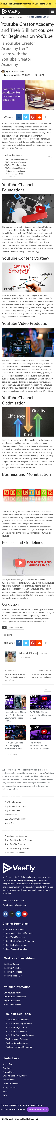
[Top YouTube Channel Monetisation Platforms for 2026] (40, 702)
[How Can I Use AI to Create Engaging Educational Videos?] (15, 732)
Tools (6, 709)
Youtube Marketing (31, 709)
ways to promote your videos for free (17, 622)
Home (4, 17)
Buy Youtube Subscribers (15, 806)
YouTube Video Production (15, 165)
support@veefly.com (17, 905)
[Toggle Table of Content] (48, 156)
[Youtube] (25, 914)
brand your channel (29, 236)
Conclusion (12, 176)
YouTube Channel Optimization (17, 168)
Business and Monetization (15, 171)
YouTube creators (16, 628)
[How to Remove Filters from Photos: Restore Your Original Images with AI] (15, 702)
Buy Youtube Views (13, 802)
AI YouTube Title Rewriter (15, 853)
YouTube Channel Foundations (16, 159)
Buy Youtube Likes (12, 811)
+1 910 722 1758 (17, 901)
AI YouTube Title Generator (16, 836)
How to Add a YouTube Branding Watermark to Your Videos (15, 677)
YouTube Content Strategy (15, 162)
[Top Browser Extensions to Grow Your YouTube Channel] (40, 732)
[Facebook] (5, 914)
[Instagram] (12, 914)
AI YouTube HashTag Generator (17, 849)
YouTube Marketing (16, 17)
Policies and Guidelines (14, 174)
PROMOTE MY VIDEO (38, 1109)
